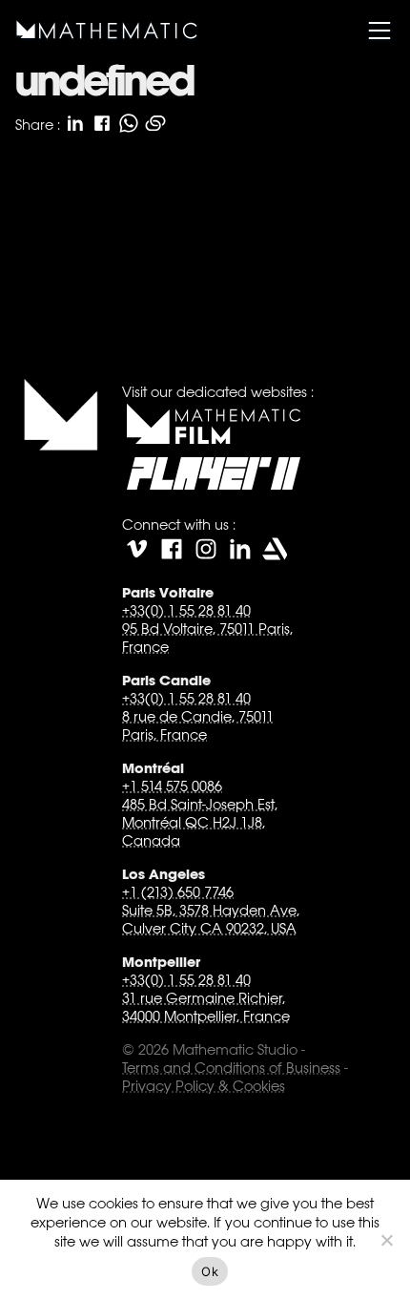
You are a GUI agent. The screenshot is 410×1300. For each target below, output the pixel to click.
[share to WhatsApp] (128, 123)
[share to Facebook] (102, 123)
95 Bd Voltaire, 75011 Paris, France (207, 637)
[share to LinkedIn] (75, 123)
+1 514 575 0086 (172, 786)
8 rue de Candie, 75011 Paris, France (198, 725)
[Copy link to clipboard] (155, 123)
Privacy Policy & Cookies (203, 1086)
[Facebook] (171, 549)
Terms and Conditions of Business (231, 1068)
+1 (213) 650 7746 (178, 892)
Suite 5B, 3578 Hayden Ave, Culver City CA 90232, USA (210, 919)
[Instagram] (206, 549)
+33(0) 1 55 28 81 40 (186, 610)
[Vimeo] (137, 549)
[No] (386, 1239)
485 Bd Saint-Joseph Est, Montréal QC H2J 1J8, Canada (199, 822)
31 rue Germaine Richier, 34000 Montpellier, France (206, 1007)
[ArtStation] (274, 549)
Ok (209, 1271)
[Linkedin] (240, 549)
